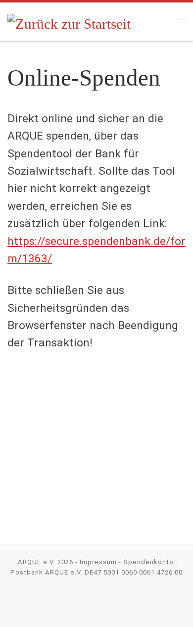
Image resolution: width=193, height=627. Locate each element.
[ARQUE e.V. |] (69, 21)
